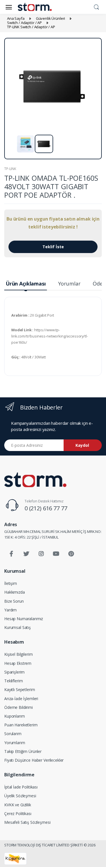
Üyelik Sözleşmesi (20, 795)
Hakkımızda (14, 592)
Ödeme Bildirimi (18, 707)
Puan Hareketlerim (21, 724)
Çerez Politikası (17, 813)
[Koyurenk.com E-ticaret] (15, 858)
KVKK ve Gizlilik (17, 804)
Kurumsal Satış (17, 627)
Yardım (10, 610)
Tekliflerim (13, 680)
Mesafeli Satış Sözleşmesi (27, 822)
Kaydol (82, 445)
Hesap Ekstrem (17, 663)
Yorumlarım (14, 742)
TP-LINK (10, 168)
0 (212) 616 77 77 (46, 508)
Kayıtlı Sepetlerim (19, 689)
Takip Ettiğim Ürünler (23, 751)
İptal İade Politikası (21, 787)
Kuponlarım (14, 716)
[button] (96, 6)
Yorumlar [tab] (69, 283)
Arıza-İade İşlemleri (21, 698)
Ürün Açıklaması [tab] (26, 283)
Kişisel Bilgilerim (18, 654)
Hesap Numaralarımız (23, 618)
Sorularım (12, 733)
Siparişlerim (14, 672)
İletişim (10, 583)
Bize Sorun (14, 601)
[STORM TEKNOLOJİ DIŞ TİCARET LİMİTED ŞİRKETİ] (35, 479)
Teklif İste (53, 246)
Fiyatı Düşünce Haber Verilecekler (34, 760)
